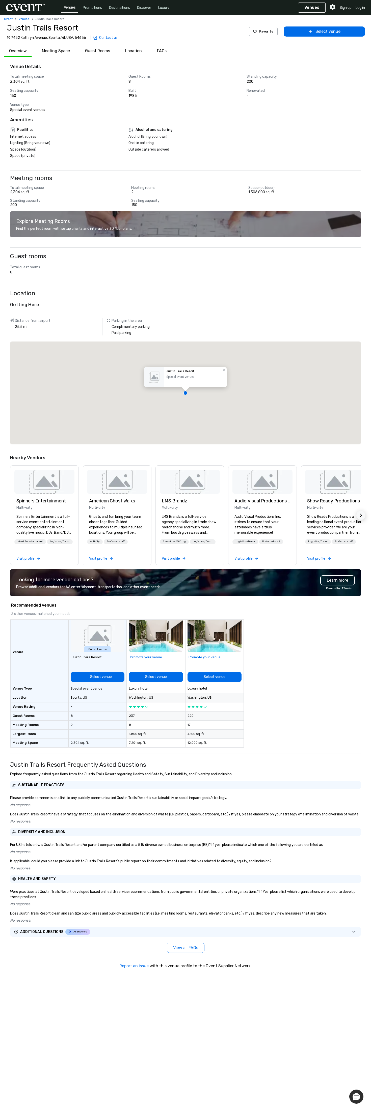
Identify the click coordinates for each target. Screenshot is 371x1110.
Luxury (163, 8)
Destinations (119, 8)
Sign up (346, 8)
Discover (144, 8)
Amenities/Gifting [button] (174, 541)
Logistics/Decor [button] (60, 541)
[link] (44, 482)
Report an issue (134, 965)
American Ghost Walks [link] (112, 501)
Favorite (266, 31)
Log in (360, 8)
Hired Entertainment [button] (30, 541)
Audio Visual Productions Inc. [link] (262, 501)
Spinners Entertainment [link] (41, 501)
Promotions (92, 8)
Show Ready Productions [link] (333, 501)
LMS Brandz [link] (174, 501)
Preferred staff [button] (116, 541)
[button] (185, 392)
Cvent (8, 19)
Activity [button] (95, 541)
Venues (70, 7)
